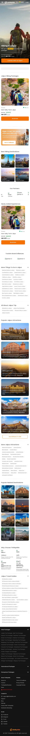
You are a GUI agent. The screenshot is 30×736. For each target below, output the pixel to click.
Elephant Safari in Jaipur (8, 270)
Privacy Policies (20, 682)
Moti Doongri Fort (22, 472)
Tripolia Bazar (5, 470)
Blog (2, 701)
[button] (3, 217)
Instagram (5, 717)
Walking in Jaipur (19, 274)
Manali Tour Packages (6, 649)
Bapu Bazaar (5, 454)
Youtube (5, 723)
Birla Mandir (5, 449)
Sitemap (3, 703)
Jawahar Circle (18, 461)
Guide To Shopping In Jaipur (9, 604)
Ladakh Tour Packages (6, 633)
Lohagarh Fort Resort (7, 475)
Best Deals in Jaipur (18, 293)
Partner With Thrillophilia (7, 705)
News (2, 687)
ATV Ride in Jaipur (18, 281)
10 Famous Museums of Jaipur (10, 606)
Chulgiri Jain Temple (7, 461)
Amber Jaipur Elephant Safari (9, 609)
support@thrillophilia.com (9, 696)
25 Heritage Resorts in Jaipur (9, 595)
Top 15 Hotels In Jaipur (22, 599)
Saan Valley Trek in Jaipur (8, 110)
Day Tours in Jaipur (7, 293)
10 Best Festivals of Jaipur (8, 599)
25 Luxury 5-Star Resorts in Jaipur (10, 602)
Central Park (13, 463)
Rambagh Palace (6, 456)
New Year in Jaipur (6, 284)
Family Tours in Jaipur (20, 291)
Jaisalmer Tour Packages (19, 649)
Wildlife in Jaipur (17, 277)
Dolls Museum (5, 472)
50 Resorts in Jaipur (7, 579)
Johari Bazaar (19, 452)
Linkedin (5, 721)
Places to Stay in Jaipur (21, 310)
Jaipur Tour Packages (18, 308)
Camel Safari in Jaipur (8, 274)
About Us (3, 680)
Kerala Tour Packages (6, 637)
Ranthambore (5, 538)
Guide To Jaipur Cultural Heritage (10, 615)
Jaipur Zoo (21, 470)
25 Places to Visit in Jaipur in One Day (11, 583)
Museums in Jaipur (18, 284)
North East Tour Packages (21, 642)
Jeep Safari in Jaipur (7, 286)
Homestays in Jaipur (7, 281)
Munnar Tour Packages (6, 656)
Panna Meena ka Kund (7, 465)
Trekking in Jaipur (6, 277)
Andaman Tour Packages (19, 637)
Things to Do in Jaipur (7, 310)
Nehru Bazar (14, 470)
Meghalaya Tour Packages (7, 642)
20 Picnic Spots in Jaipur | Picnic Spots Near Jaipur (14, 588)
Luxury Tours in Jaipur (19, 286)
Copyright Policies (20, 685)
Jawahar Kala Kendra (20, 465)
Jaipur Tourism (6, 312)
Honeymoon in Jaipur (7, 291)
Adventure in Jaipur (23, 295)
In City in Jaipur (6, 297)
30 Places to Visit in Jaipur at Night (10, 581)
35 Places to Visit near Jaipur (9, 622)
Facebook (5, 714)
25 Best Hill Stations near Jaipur (10, 619)
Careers (3, 682)
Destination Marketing (6, 707)
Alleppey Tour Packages (20, 660)
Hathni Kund (17, 468)
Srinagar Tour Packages (7, 660)
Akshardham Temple (7, 468)
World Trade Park (11, 459)
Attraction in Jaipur (7, 308)
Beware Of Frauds (7, 689)
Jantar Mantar (17, 447)
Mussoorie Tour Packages (7, 658)
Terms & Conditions (21, 680)
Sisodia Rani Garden (18, 456)
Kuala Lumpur (20, 165)
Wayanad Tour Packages (19, 653)
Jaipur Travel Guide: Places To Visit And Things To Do (14, 612)
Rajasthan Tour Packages (19, 635)
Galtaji (3, 459)
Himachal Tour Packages (7, 647)
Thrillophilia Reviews (6, 685)
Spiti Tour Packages (18, 633)
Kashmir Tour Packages (7, 635)
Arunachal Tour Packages (7, 644)
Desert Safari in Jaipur (20, 272)
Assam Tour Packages (19, 644)
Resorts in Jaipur (20, 270)
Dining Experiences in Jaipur (9, 295)
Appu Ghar (13, 472)
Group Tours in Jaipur (19, 288)
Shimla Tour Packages (18, 656)
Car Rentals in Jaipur (7, 272)
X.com (4, 719)
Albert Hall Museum (7, 447)
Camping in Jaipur (7, 279)
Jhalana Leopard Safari (8, 452)
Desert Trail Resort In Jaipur (9, 617)
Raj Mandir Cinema (15, 454)
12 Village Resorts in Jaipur (8, 592)
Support (3, 698)
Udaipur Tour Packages (7, 653)
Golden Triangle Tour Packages (9, 651)
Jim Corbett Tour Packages (21, 658)
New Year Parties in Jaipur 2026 (10, 597)
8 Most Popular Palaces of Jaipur (10, 586)
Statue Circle (5, 463)
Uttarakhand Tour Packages (21, 647)
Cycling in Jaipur (17, 279)
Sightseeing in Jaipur (7, 288)
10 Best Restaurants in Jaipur (9, 590)
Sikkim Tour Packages (6, 640)
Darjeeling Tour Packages (19, 640)
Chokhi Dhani (13, 449)
